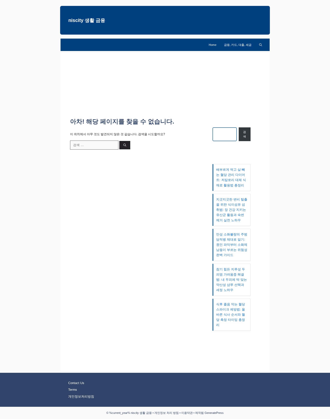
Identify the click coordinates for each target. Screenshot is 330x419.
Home (212, 44)
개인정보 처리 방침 (166, 412)
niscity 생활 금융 (86, 20)
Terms (72, 389)
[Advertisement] (165, 79)
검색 (244, 134)
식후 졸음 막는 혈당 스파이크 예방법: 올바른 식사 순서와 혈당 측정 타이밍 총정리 (230, 315)
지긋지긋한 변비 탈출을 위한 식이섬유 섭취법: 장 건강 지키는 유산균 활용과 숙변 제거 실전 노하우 (231, 210)
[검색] (124, 145)
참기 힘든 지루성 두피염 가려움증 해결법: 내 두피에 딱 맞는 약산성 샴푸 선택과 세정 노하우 (231, 280)
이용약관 (187, 412)
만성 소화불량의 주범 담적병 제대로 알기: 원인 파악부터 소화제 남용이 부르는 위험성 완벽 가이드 (231, 245)
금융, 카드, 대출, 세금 (238, 44)
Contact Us (76, 383)
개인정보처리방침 (81, 396)
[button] (260, 45)
